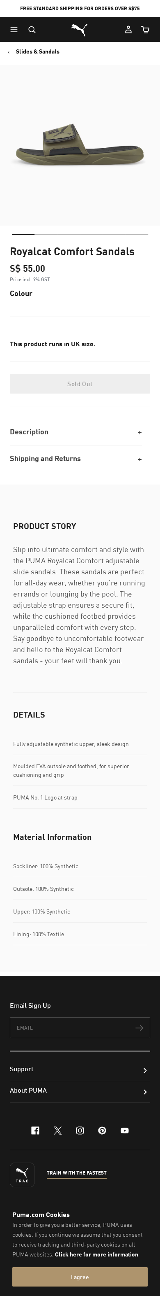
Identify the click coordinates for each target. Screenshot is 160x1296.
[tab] (23, 234)
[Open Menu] (16, 29)
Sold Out (79, 383)
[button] (16, 29)
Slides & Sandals (37, 51)
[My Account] (128, 29)
